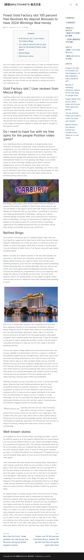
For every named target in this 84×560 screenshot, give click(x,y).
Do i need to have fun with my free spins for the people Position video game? (32, 47)
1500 (6, 27)
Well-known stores (26, 56)
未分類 (26, 27)
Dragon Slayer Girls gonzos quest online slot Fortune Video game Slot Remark (73, 104)
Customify (47, 556)
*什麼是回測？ (70, 23)
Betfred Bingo (24, 53)
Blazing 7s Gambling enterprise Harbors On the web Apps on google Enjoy (72, 90)
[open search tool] (71, 4)
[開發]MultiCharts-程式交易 (22, 4)
